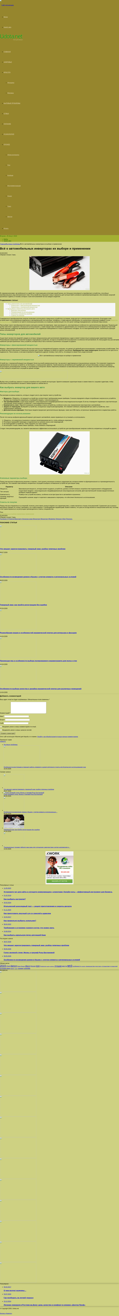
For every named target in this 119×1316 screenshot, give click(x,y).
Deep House (21, 966)
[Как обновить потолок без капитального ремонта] (18, 1178)
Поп (8, 165)
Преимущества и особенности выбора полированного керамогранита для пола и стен (38, 661)
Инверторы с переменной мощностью (24, 307)
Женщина (10, 82)
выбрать (52, 966)
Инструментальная (14, 186)
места (64, 966)
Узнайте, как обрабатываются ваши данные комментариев (57, 736)
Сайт (1, 723)
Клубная (10, 175)
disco (27, 966)
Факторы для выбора (18, 310)
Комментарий (5, 713)
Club (8, 966)
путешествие (106, 966)
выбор (48, 966)
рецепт (12, 968)
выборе (14, 514)
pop (38, 966)
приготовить (98, 966)
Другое (9, 216)
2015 (3, 965)
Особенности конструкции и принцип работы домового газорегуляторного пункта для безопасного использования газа (45, 767)
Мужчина (10, 93)
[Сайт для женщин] (7, 5)
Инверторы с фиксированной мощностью (25, 305)
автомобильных (5, 514)
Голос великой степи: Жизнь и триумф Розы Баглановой (23, 794)
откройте (83, 966)
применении (29, 514)
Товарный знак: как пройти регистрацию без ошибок (23, 605)
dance (13, 966)
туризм (20, 968)
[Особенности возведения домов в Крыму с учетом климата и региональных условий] (18, 573)
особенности (77, 966)
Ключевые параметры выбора (21, 314)
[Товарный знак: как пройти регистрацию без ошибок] (18, 601)
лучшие (58, 966)
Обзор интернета (13, 155)
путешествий (113, 966)
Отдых (6, 113)
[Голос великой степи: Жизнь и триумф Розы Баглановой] (24, 792)
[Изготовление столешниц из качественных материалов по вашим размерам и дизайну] (18, 1240)
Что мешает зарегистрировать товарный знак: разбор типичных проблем (32, 549)
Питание (7, 124)
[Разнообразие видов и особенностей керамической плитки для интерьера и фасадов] (18, 629)
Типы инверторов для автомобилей (19, 304)
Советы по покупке (17, 315)
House (9, 196)
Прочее (7, 144)
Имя (2, 716)
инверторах (21, 514)
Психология (9, 134)
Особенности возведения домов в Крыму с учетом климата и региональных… (30, 812)
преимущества (90, 966)
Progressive (43, 966)
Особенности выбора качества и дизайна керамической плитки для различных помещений (40, 689)
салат (16, 968)
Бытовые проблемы (12, 103)
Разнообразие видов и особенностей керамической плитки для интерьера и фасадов (38, 633)
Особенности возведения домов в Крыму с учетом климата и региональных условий (38, 577)
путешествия (5, 968)
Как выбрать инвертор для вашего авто (21, 309)
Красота (7, 72)
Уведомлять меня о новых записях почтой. (17, 730)
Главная (3, 244)
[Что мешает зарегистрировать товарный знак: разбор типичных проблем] (18, 545)
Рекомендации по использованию (22, 312)
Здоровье (8, 62)
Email (2, 720)
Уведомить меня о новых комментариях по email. (19, 726)
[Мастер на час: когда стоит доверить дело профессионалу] (18, 1199)
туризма (26, 968)
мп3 (69, 965)
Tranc (9, 206)
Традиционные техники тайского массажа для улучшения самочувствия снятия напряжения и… (37, 847)
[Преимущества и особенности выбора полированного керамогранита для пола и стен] (18, 657)
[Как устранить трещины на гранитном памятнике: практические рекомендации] (18, 1220)
